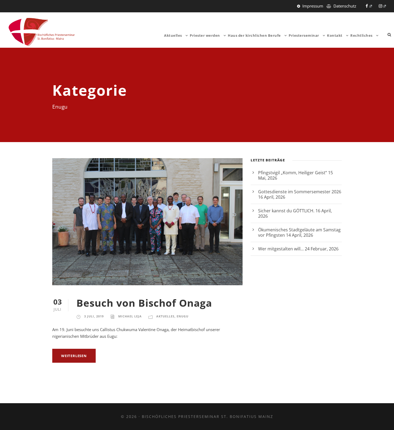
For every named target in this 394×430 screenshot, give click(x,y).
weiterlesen (74, 355)
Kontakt (335, 35)
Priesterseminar (304, 35)
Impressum (312, 6)
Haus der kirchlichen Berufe (254, 35)
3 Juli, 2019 (94, 316)
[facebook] (369, 6)
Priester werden (205, 35)
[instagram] (382, 6)
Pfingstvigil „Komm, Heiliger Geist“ (292, 173)
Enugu (182, 316)
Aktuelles (173, 35)
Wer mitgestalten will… (281, 249)
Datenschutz (344, 6)
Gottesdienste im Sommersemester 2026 (299, 192)
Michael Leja (130, 316)
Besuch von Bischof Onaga (144, 303)
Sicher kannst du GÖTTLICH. (286, 211)
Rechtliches (361, 35)
